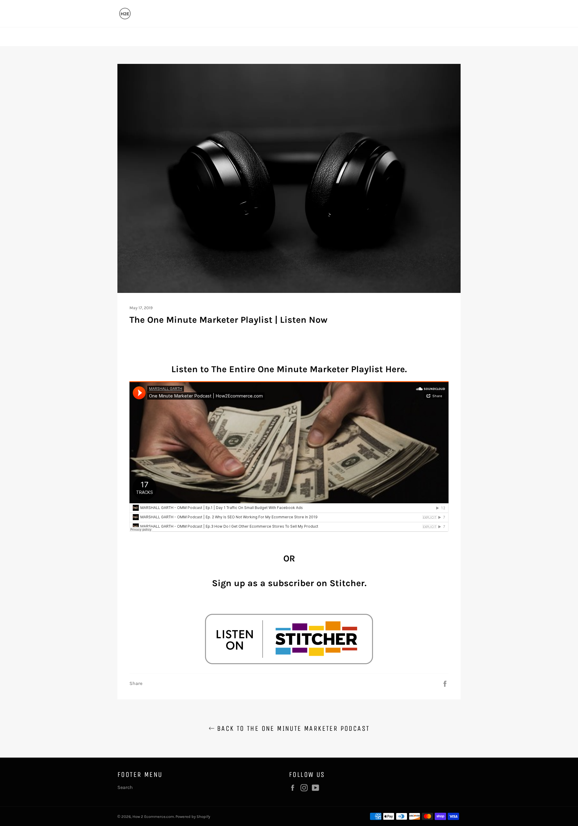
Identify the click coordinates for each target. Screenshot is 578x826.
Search (125, 787)
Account (453, 36)
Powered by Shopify (193, 816)
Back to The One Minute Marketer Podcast (292, 728)
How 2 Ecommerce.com (153, 816)
